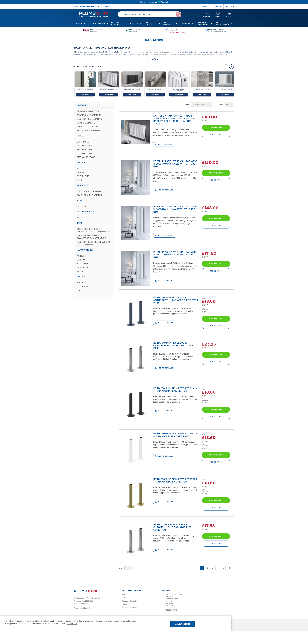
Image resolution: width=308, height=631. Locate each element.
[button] (164, 144)
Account (207, 16)
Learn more (72, 624)
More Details (216, 135)
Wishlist (218, 16)
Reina (80, 271)
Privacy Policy (127, 611)
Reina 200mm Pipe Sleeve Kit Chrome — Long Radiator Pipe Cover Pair (172, 527)
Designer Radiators (88, 111)
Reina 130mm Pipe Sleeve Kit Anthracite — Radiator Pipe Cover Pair (175, 300)
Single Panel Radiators (89, 119)
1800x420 (81, 206)
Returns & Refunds (129, 601)
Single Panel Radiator (89, 191)
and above (86, 157)
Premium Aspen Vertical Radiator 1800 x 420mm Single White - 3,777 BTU (175, 209)
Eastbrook (83, 267)
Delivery (125, 598)
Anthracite (83, 176)
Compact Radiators (87, 127)
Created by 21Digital (82, 608)
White (80, 168)
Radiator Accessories (89, 131)
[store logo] (94, 14)
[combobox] (149, 14)
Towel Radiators (86, 123)
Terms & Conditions (129, 608)
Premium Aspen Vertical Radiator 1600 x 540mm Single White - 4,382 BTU (175, 164)
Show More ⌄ (154, 59)
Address (166, 590)
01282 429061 (105, 6)
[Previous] (226, 66)
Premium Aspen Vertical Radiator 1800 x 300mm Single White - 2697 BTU (175, 255)
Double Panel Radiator (89, 195)
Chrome (81, 172)
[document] (115, 623)
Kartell (81, 256)
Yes (79, 218)
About (206, 6)
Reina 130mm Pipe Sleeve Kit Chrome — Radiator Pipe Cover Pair (173, 345)
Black (80, 180)
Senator (81, 260)
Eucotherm (83, 264)
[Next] (231, 66)
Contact (217, 6)
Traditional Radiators (89, 115)
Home (150, 36)
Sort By (187, 104)
